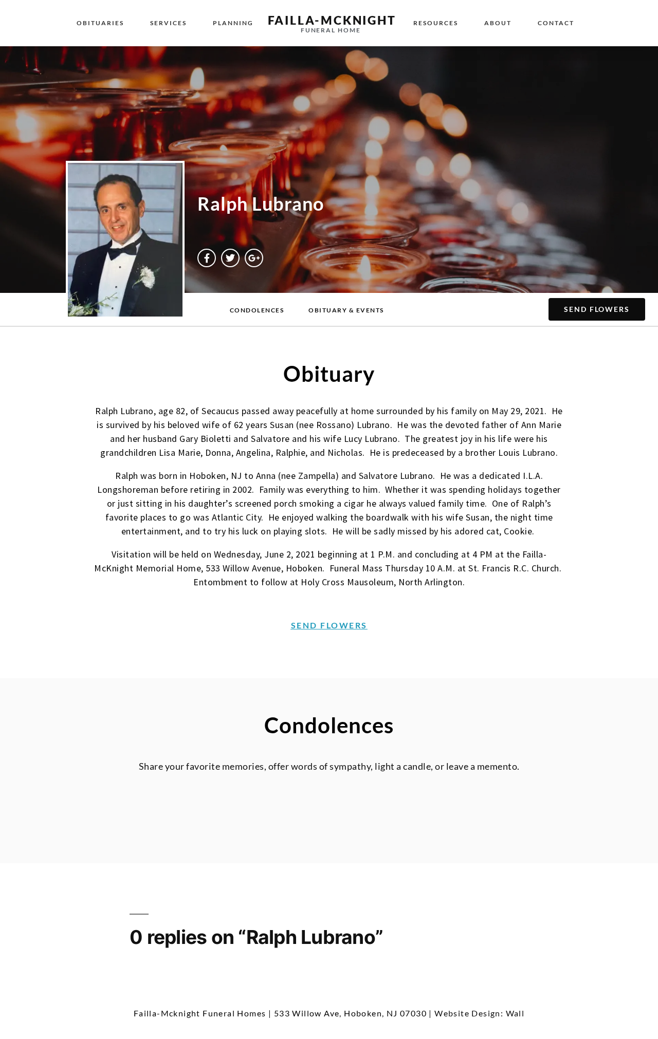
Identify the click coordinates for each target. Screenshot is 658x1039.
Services (168, 23)
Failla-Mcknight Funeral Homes (200, 1013)
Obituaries (100, 23)
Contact (556, 23)
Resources (435, 23)
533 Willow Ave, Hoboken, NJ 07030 (350, 1013)
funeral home (331, 30)
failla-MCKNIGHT (332, 20)
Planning (233, 23)
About (497, 23)
